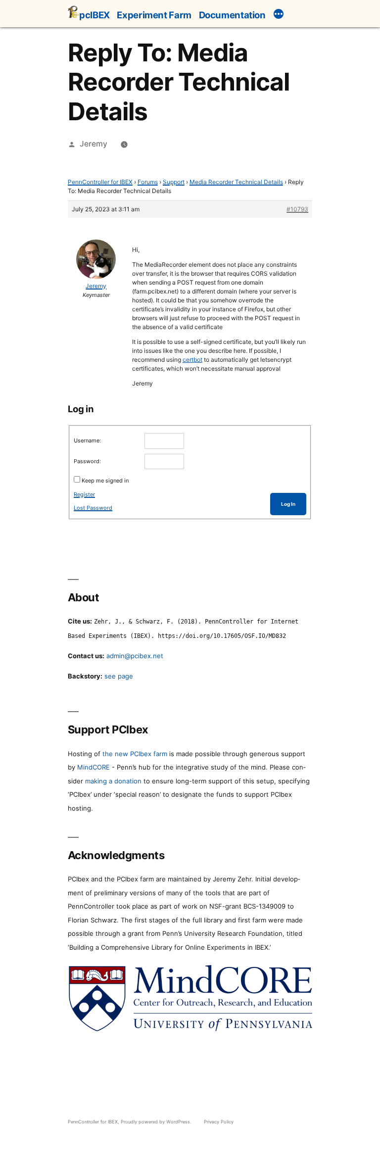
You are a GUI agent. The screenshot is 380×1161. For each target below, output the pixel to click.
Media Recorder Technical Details (236, 182)
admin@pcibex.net (134, 656)
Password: (87, 461)
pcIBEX (94, 14)
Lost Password (93, 507)
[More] (279, 15)
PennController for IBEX (100, 182)
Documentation (232, 14)
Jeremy (93, 143)
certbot (192, 359)
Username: (87, 440)
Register (84, 494)
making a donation (113, 781)
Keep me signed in (105, 480)
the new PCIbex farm (134, 754)
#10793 (297, 209)
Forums (148, 182)
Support (174, 182)
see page (118, 676)
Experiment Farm (154, 14)
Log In (288, 504)
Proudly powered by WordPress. (157, 1121)
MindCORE (93, 767)
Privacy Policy (219, 1121)
